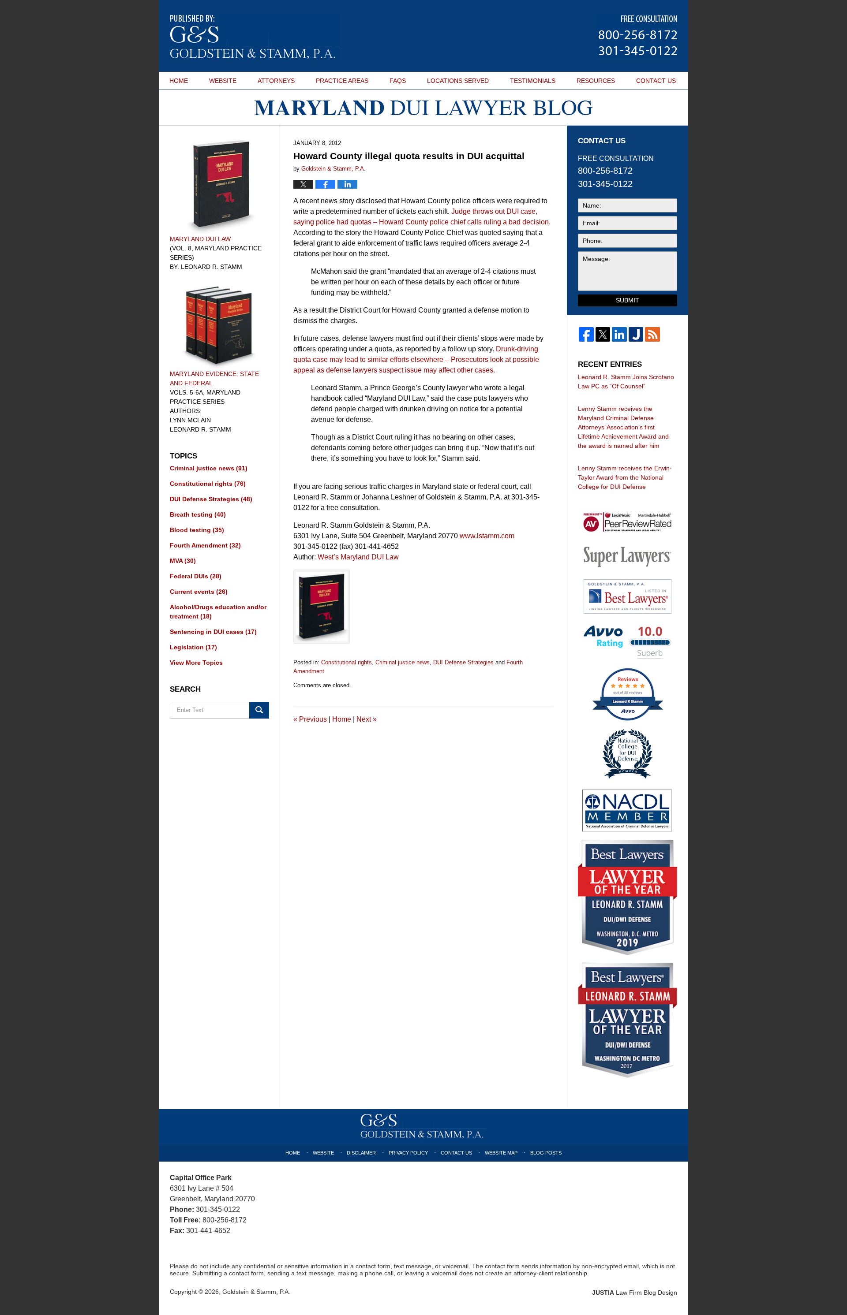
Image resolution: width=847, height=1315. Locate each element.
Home (341, 719)
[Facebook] (586, 334)
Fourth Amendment (205, 545)
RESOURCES (596, 80)
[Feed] (652, 334)
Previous (310, 719)
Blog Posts (546, 1152)
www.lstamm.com (487, 536)
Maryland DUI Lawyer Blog (255, 37)
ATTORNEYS (276, 80)
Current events (199, 591)
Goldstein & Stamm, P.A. (256, 1291)
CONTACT (656, 80)
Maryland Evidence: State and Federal (214, 378)
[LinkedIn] (619, 334)
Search (259, 710)
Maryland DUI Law (200, 238)
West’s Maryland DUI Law (358, 557)
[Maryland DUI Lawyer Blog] (423, 108)
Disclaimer (361, 1152)
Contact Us (456, 1152)
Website (323, 1152)
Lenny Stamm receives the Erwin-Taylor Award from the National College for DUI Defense (625, 477)
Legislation (193, 647)
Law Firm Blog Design (634, 1292)
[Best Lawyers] (627, 596)
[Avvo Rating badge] (627, 642)
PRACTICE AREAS (342, 80)
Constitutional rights (346, 662)
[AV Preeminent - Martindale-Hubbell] (627, 522)
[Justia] (636, 334)
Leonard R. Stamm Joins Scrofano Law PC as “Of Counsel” (626, 381)
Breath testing (198, 514)
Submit (627, 300)
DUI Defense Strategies (463, 662)
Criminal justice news (402, 662)
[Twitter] (603, 334)
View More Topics (196, 662)
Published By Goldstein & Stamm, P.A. (636, 36)
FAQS (398, 80)
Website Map (501, 1152)
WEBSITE (222, 80)
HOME (178, 80)
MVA (183, 560)
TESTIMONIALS (532, 80)
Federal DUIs (195, 576)
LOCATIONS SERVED (458, 80)
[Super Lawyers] (627, 556)
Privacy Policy (408, 1152)
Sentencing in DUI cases (213, 631)
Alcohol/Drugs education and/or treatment (218, 611)
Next (366, 719)
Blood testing (197, 529)
